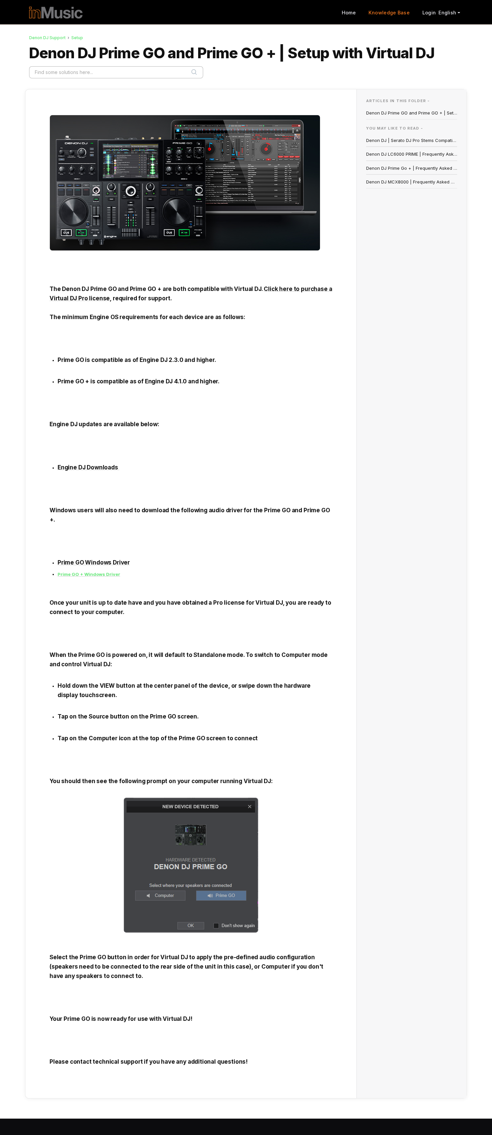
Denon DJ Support (47, 37)
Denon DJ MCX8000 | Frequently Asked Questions (412, 181)
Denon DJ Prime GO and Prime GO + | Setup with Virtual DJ (412, 113)
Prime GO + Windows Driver (89, 574)
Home (349, 12)
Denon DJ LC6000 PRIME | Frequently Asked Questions (412, 154)
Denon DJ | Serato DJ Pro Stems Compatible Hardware (412, 140)
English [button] (447, 12)
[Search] (194, 72)
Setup (77, 37)
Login (429, 12)
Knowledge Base (389, 12)
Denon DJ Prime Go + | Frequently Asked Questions (412, 168)
